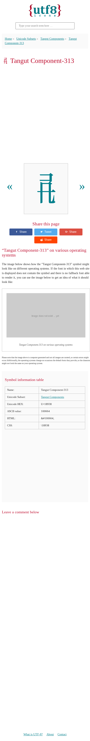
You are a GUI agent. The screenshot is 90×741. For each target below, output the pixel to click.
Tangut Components (52, 38)
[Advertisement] (45, 114)
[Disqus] (45, 571)
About (50, 734)
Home (8, 38)
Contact (62, 734)
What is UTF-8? (33, 734)
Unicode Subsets (26, 38)
